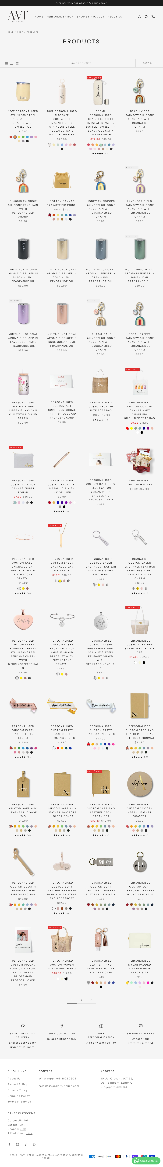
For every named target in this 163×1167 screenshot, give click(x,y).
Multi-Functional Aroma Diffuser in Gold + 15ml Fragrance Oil (62, 275)
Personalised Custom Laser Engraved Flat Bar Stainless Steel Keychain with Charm (139, 569)
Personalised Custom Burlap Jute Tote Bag (101, 406)
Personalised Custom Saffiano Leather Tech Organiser (101, 810)
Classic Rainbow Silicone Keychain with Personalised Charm (23, 209)
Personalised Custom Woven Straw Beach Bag (62, 964)
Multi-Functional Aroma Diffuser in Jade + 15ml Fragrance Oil (140, 275)
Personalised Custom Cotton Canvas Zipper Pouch (23, 486)
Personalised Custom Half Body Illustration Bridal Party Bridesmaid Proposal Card (101, 490)
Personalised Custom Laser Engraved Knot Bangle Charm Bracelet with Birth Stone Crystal (62, 652)
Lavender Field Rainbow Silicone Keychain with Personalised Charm (139, 209)
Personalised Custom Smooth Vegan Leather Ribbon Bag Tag (23, 888)
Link (26, 1120)
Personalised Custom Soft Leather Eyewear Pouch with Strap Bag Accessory (62, 890)
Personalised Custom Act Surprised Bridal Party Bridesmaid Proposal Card (62, 410)
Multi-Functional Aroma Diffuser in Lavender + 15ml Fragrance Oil (23, 340)
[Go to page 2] (91, 999)
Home (39, 16)
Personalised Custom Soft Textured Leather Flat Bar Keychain (101, 888)
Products (32, 32)
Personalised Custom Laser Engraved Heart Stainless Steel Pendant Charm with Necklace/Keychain (23, 654)
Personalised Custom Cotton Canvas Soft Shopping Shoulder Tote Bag (139, 410)
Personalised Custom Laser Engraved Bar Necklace (62, 565)
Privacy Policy (18, 1090)
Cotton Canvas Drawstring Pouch (62, 203)
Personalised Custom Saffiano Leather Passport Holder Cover (62, 810)
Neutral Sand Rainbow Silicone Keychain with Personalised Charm (101, 342)
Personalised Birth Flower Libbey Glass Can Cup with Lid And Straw (23, 410)
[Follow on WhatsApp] (34, 1144)
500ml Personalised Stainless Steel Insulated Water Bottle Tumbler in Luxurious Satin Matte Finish (101, 123)
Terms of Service (19, 1101)
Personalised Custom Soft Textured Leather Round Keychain (139, 888)
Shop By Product (90, 16)
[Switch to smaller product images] (11, 63)
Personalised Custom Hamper (139, 482)
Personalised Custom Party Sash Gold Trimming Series (62, 732)
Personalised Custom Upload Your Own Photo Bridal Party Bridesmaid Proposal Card (23, 970)
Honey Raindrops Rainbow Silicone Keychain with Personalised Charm (101, 209)
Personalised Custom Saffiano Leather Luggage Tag (23, 810)
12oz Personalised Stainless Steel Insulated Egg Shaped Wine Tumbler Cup (23, 119)
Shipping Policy (19, 1095)
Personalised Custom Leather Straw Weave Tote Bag (140, 646)
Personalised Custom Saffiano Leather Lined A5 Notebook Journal (140, 732)
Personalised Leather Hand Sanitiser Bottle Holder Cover (101, 966)
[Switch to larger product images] (6, 63)
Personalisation (60, 16)
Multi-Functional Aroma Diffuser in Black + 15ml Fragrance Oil (23, 275)
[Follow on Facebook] (9, 1144)
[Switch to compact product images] (17, 63)
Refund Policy (17, 1084)
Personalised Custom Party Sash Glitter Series (23, 732)
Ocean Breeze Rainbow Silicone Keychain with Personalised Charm (139, 342)
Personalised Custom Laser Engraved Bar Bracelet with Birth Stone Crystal (23, 569)
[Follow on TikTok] (25, 1144)
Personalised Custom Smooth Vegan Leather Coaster (140, 810)
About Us (115, 16)
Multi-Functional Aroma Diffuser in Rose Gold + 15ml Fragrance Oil (62, 340)
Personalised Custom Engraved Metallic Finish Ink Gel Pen (62, 486)
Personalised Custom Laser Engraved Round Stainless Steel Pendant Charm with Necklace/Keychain (101, 654)
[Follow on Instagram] (17, 1144)
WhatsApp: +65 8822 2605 (57, 1078)
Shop (20, 32)
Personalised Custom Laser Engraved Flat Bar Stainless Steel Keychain (101, 567)
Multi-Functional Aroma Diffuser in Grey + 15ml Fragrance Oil (101, 275)
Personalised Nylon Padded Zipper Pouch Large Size (139, 966)
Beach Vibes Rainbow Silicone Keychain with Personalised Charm (139, 119)
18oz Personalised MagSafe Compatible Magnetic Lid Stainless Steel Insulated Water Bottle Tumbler (62, 123)
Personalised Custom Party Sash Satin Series (101, 730)
